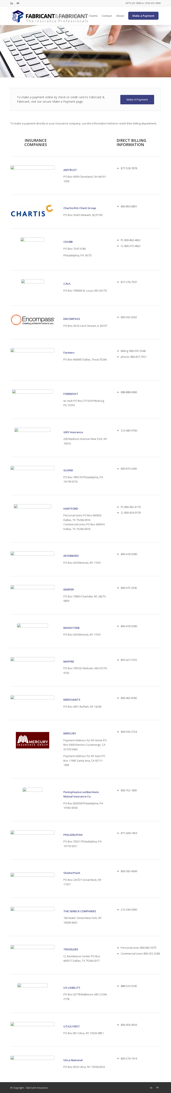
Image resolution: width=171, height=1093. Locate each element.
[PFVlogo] (32, 288)
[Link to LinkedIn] (12, 3)
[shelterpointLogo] (32, 878)
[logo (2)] (32, 438)
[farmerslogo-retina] (32, 360)
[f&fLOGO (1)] (49, 15)
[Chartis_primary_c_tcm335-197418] (32, 210)
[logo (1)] (32, 472)
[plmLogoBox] (33, 799)
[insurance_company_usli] (32, 993)
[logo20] (32, 740)
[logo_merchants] (32, 700)
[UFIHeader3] (32, 1026)
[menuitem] (65, 15)
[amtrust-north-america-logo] (32, 175)
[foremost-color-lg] (32, 394)
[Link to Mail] (18, 3)
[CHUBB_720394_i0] (32, 249)
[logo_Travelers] (32, 949)
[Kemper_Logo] (32, 590)
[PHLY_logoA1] (32, 837)
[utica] (32, 1061)
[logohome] (32, 913)
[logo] (32, 319)
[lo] (32, 628)
